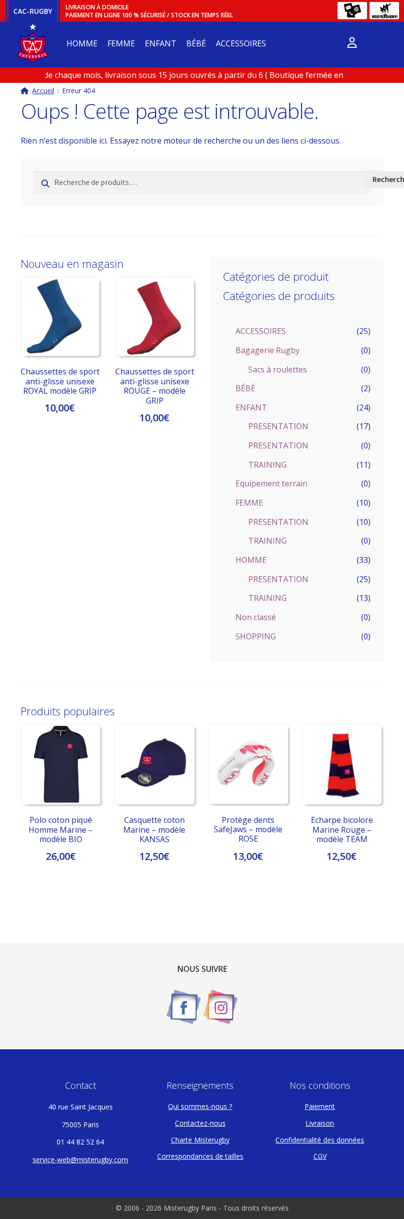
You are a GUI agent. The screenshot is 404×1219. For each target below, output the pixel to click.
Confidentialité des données (319, 1140)
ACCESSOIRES (241, 43)
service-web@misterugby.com (80, 1159)
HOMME (82, 43)
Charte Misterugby (200, 1140)
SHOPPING (256, 636)
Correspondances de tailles (200, 1156)
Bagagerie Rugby (268, 350)
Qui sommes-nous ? (200, 1106)
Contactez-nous (200, 1123)
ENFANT (160, 43)
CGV (320, 1156)
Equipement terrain (271, 483)
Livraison (319, 1123)
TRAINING (267, 464)
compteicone (352, 44)
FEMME (121, 43)
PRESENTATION (278, 426)
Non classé (256, 617)
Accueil (43, 90)
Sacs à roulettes (277, 369)
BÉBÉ (196, 43)
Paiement (319, 1106)
